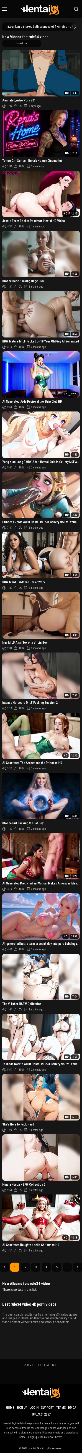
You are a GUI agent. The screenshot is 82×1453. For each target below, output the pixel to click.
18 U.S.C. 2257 (41, 1414)
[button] (75, 27)
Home (10, 1407)
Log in (34, 1407)
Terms (61, 1407)
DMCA (72, 1407)
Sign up (21, 1407)
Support (47, 1407)
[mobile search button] (76, 9)
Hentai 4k (34, 1448)
